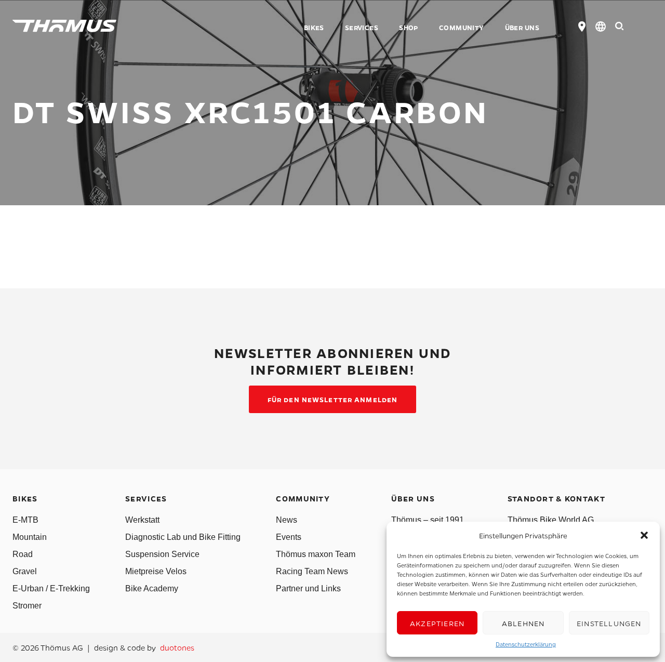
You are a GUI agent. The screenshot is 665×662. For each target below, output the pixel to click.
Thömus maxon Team (315, 554)
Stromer (27, 605)
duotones (177, 647)
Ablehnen (523, 623)
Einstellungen (609, 623)
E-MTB (25, 519)
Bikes (314, 28)
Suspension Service (162, 554)
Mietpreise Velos (156, 571)
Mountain (29, 537)
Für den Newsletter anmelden (332, 399)
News (286, 519)
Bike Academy (151, 588)
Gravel (24, 571)
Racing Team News (312, 571)
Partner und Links (308, 588)
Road (22, 554)
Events (288, 537)
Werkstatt (142, 519)
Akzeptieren (437, 623)
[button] (644, 535)
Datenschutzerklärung (526, 644)
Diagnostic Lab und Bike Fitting (183, 537)
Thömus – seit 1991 (427, 519)
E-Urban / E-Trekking (51, 588)
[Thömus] (64, 26)
